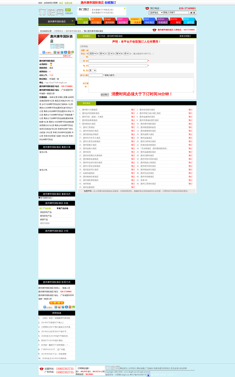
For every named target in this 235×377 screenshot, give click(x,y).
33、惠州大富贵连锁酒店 (89, 166)
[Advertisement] (65, 255)
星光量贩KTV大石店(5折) (102, 13)
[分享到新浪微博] (58, 52)
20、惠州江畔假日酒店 (146, 141)
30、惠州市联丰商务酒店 (147, 159)
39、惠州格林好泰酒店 (88, 177)
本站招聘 (183, 368)
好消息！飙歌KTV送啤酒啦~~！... (55, 345)
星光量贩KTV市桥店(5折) (102, 10)
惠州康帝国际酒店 (74, 31)
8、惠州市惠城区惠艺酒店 (148, 120)
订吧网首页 (58, 31)
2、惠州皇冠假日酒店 (146, 110)
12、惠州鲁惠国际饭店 (146, 127)
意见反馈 (174, 368)
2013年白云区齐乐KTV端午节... (54, 331)
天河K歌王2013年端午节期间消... (55, 336)
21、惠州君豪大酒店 (88, 145)
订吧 (164, 191)
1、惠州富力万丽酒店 (88, 110)
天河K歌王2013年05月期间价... (55, 358)
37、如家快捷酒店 (87, 173)
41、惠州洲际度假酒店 (88, 180)
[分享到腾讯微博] (62, 52)
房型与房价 (45, 223)
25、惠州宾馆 (85, 152)
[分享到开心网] (69, 52)
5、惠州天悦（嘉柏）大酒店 (91, 117)
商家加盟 (157, 368)
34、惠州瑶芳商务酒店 (146, 166)
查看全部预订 (185, 36)
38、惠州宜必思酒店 (145, 173)
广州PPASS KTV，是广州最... (53, 349)
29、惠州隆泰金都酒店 (88, 159)
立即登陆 (84, 46)
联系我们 (166, 368)
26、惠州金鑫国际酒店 (146, 152)
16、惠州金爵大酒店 (145, 134)
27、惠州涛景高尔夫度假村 (90, 155)
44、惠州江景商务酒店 (146, 184)
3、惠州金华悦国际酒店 (89, 113)
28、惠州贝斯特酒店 (145, 155)
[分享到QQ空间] (55, 52)
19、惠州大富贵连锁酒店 (89, 141)
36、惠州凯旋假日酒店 (146, 169)
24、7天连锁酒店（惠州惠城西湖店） (152, 148)
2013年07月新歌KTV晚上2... (53, 322)
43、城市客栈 (85, 184)
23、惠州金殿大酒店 (88, 148)
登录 (61, 3)
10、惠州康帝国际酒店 (146, 124)
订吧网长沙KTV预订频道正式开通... (56, 327)
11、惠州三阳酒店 (87, 127)
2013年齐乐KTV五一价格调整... (54, 354)
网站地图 (141, 368)
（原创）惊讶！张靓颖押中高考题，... (57, 318)
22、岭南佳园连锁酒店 (146, 145)
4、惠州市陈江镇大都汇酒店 (149, 113)
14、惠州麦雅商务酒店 (146, 131)
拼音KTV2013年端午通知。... (53, 340)
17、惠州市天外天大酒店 (89, 138)
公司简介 (132, 368)
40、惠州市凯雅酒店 (145, 177)
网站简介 (124, 368)
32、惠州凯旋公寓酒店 (146, 162)
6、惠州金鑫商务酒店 (146, 117)
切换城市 (69, 13)
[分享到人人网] (65, 52)
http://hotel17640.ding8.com (56, 83)
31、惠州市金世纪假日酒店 (90, 162)
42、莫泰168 (142, 180)
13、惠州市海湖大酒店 (88, 131)
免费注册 (68, 3)
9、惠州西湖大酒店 (87, 124)
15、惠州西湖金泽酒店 (88, 134)
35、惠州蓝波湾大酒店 (88, 169)
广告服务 (149, 368)
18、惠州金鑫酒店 (144, 138)
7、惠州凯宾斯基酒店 (88, 120)
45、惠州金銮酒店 (87, 187)
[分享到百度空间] (72, 52)
